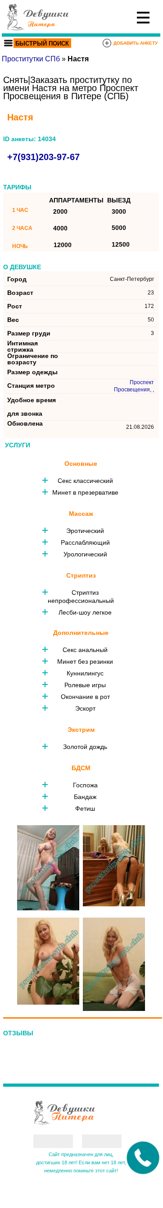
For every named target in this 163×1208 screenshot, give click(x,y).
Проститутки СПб (31, 59)
